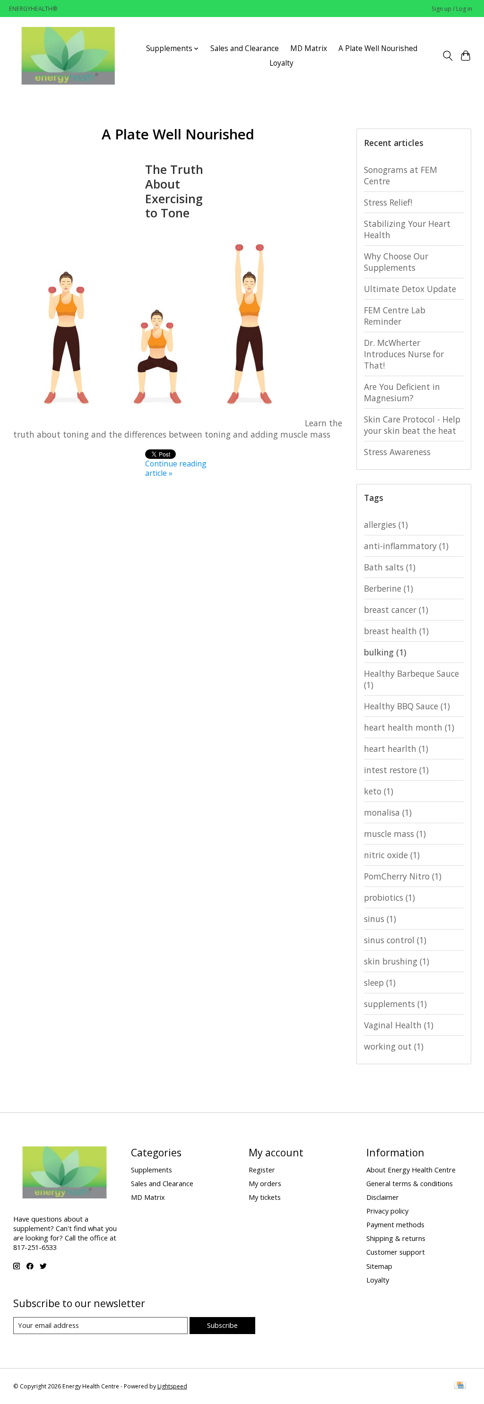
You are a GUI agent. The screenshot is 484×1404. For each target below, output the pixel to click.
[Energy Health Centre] (69, 55)
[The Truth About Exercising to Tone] (157, 423)
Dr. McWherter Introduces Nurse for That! (404, 354)
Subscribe (222, 1325)
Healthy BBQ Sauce (407, 706)
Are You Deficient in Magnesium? (402, 392)
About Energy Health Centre (411, 1169)
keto (378, 791)
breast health (396, 631)
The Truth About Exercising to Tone (174, 191)
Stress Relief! (388, 202)
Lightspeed (172, 1386)
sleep (380, 982)
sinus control (395, 940)
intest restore (396, 769)
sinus (380, 918)
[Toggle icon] (447, 55)
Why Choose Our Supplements (396, 261)
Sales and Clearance (244, 48)
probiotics (389, 897)
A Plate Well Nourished (377, 48)
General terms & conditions (409, 1183)
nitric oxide (392, 855)
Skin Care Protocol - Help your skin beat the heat (412, 424)
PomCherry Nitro (402, 876)
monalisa (388, 812)
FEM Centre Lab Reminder (394, 315)
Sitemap (379, 1266)
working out (394, 1046)
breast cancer (396, 609)
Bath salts (389, 567)
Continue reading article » (176, 468)
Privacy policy (387, 1210)
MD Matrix (308, 48)
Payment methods (395, 1224)
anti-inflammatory (406, 545)
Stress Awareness (397, 451)
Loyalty (281, 63)
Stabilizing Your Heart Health (407, 229)
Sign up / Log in (452, 9)
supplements (395, 1003)
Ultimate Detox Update (410, 288)
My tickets (265, 1197)
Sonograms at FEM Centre (400, 175)
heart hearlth (396, 748)
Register (262, 1169)
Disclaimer (382, 1197)
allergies (386, 524)
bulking (385, 652)
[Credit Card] (460, 1386)
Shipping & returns (395, 1238)
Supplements (151, 1169)
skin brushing (396, 961)
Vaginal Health (398, 1025)
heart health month (409, 727)
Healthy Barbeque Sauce (411, 679)
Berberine (388, 588)
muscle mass (395, 833)
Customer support (395, 1252)
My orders (265, 1183)
